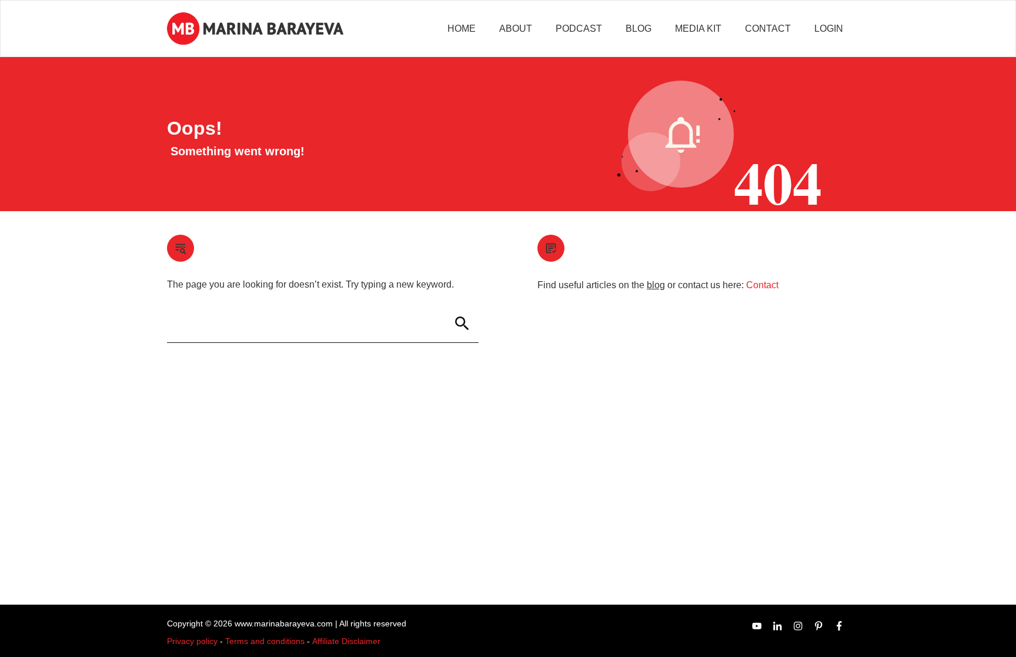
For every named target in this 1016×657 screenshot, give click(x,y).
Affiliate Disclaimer (346, 641)
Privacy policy (192, 641)
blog (656, 285)
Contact (762, 285)
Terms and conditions (265, 641)
